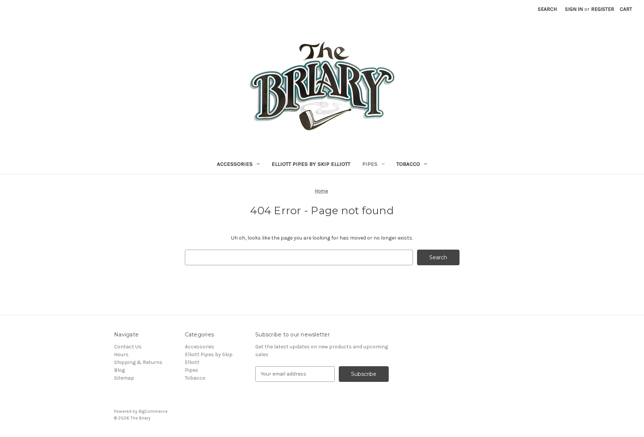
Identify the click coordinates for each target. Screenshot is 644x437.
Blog (119, 370)
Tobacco (408, 164)
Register (602, 9)
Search (547, 9)
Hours (121, 354)
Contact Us (128, 346)
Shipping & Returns (138, 362)
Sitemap (124, 378)
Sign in (574, 9)
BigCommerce (153, 411)
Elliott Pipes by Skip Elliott (311, 164)
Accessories (235, 164)
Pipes (370, 164)
